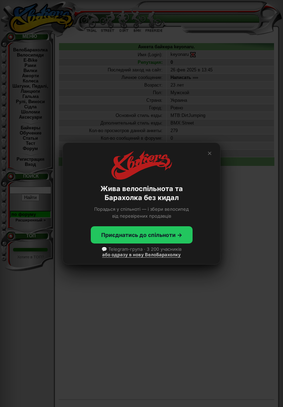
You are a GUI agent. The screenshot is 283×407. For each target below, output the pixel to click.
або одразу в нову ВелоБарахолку (141, 254)
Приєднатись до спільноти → (141, 234)
